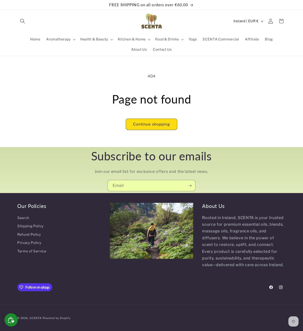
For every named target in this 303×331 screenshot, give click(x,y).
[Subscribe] (190, 185)
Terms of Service (31, 251)
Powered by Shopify (57, 318)
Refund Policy (29, 234)
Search (23, 218)
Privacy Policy (29, 243)
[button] (22, 21)
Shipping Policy (30, 226)
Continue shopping (151, 124)
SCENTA (36, 318)
